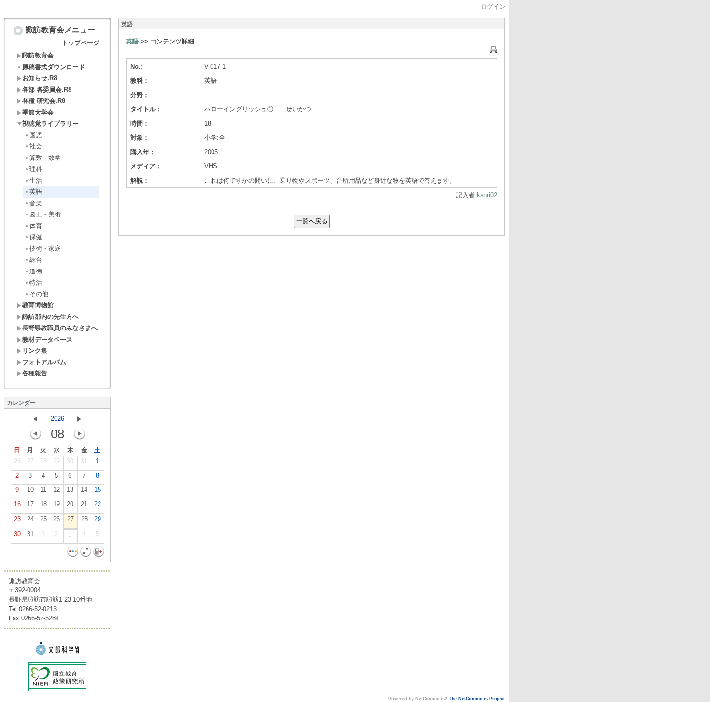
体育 (35, 225)
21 (84, 504)
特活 (35, 282)
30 (70, 461)
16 (17, 504)
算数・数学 (45, 157)
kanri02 (487, 195)
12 (56, 489)
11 (43, 489)
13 (70, 489)
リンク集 (34, 350)
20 (70, 504)
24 (30, 519)
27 (30, 461)
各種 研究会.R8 (43, 100)
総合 (35, 259)
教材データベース (47, 339)
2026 (57, 418)
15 (97, 489)
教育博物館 (38, 305)
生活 (35, 180)
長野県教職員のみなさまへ (60, 327)
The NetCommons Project (477, 698)
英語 (35, 191)
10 (30, 489)
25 (43, 519)
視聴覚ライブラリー (50, 123)
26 (17, 461)
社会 (35, 146)
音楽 (35, 203)
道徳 (35, 271)
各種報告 (34, 373)
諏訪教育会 (38, 55)
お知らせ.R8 (39, 78)
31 (84, 461)
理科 (35, 168)
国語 (35, 135)
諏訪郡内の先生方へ (50, 316)
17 (30, 504)
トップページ (80, 42)
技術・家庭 (45, 248)
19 (56, 504)
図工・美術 (45, 214)
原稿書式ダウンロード (53, 67)
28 (43, 461)
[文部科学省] (57, 652)
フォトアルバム (44, 362)
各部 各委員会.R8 (46, 89)
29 (56, 461)
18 (43, 504)
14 (84, 489)
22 (97, 504)
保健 (35, 237)
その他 (38, 294)
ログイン (493, 6)
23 (17, 519)
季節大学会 (38, 112)
